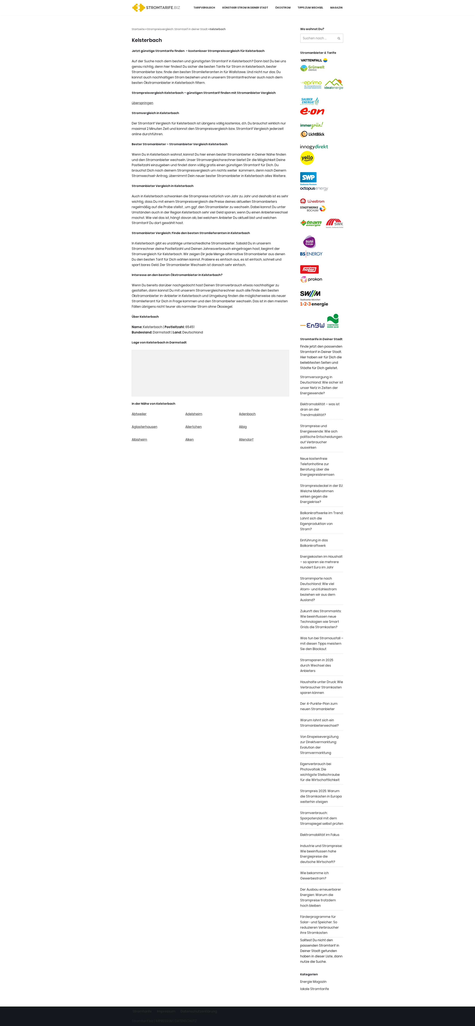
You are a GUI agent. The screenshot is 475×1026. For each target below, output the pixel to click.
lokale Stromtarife (314, 989)
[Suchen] (339, 38)
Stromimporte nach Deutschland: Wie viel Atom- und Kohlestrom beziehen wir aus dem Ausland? (318, 589)
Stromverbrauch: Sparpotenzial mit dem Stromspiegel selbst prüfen (321, 818)
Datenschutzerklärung (199, 1011)
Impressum (166, 1011)
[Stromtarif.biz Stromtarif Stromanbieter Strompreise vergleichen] (157, 7)
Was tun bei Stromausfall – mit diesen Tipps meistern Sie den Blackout (321, 643)
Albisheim (139, 439)
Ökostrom (283, 7)
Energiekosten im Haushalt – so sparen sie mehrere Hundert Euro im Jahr (321, 562)
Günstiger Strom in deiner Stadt (245, 7)
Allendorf (246, 439)
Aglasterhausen (144, 427)
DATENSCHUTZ (186, 1021)
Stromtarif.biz (142, 1021)
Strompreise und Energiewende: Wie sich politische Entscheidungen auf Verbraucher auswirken (321, 437)
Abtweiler (139, 414)
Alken (189, 439)
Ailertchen (193, 427)
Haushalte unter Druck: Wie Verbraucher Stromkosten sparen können (321, 687)
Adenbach (247, 414)
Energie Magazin (313, 981)
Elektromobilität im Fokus (319, 835)
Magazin (336, 7)
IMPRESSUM (164, 1021)
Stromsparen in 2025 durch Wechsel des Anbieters (316, 665)
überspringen (142, 103)
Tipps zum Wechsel (310, 7)
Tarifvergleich (204, 7)
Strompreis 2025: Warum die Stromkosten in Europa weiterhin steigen (321, 796)
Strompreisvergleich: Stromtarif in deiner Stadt (177, 29)
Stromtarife (142, 1011)
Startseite (138, 29)
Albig (243, 427)
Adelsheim (193, 414)
